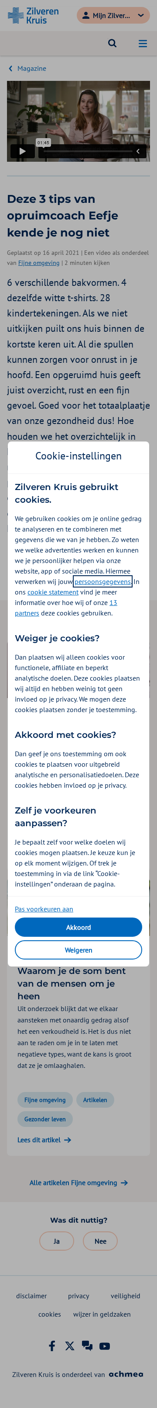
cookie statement (52, 592)
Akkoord (78, 927)
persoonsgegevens (103, 581)
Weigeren (78, 950)
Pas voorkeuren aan (44, 908)
